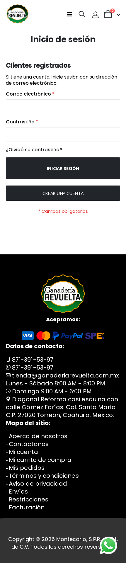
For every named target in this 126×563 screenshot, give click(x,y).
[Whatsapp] (108, 545)
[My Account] (95, 14)
